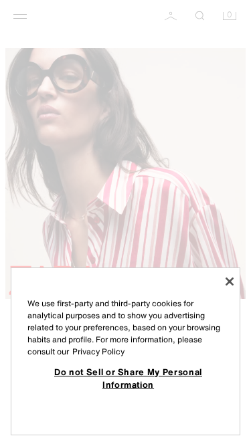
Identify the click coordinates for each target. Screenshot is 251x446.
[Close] (230, 281)
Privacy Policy (98, 351)
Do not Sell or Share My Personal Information (128, 378)
